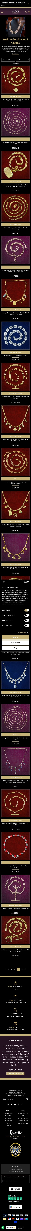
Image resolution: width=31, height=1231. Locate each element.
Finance (8, 1123)
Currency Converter (23, 1113)
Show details (22, 632)
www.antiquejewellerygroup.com (15, 1095)
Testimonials (8, 1118)
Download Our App (23, 1120)
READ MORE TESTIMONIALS (15, 1073)
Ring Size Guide (8, 1120)
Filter (8, 60)
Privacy (23, 1110)
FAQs (23, 1115)
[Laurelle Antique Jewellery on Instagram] (8, 1104)
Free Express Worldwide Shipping (16, 1171)
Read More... (15, 53)
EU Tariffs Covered (16, 1166)
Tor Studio (19, 1228)
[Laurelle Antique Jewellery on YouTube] (15, 1104)
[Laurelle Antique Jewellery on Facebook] (11, 1104)
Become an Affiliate (23, 1123)
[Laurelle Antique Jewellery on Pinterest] (18, 1104)
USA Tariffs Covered (16, 1169)
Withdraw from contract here (9, 1180)
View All (23, 969)
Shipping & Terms (8, 1113)
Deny (15, 647)
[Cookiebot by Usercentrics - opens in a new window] (22, 582)
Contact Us (8, 1125)
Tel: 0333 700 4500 (23, 1118)
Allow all (15, 637)
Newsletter (8, 1115)
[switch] (26, 615)
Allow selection (15, 642)
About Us (8, 1110)
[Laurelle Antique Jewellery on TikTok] (21, 1104)
